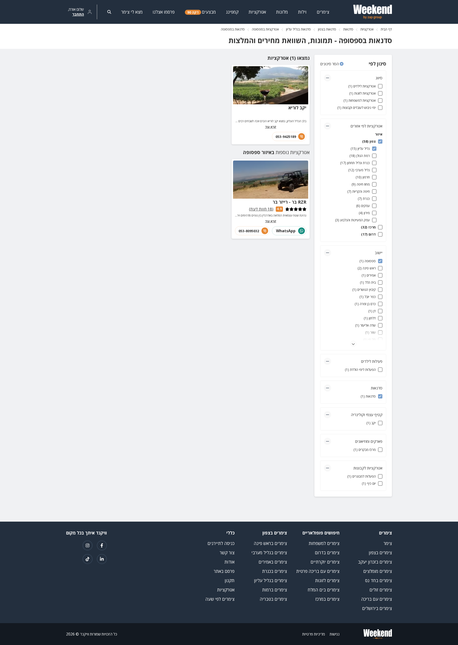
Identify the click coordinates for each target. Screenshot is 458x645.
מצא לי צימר (132, 12)
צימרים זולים (381, 590)
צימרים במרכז (327, 599)
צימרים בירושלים (377, 608)
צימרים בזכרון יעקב (375, 562)
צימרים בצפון (380, 552)
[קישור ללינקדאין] (102, 559)
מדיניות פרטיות (313, 634)
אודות (229, 562)
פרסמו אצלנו (164, 12)
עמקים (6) (363, 205)
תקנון (229, 580)
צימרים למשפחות (324, 543)
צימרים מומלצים (377, 571)
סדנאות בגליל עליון (298, 29)
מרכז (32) (368, 227)
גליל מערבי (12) (359, 170)
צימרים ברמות (274, 590)
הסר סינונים (330, 63)
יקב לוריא (297, 108)
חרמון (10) (363, 177)
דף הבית (386, 29)
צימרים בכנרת (274, 571)
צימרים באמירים (273, 562)
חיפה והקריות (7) (358, 191)
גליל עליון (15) (360, 148)
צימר (388, 543)
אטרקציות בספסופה (265, 29)
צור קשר (227, 552)
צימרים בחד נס (378, 580)
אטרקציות (367, 29)
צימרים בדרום (327, 552)
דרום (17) (368, 234)
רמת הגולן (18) (359, 155)
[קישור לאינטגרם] (88, 545)
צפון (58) (369, 141)
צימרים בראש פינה (270, 543)
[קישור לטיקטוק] (88, 559)
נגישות (334, 634)
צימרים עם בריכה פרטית (317, 571)
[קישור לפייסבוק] (102, 545)
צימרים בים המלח (323, 590)
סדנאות (348, 29)
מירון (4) (364, 213)
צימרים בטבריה (273, 599)
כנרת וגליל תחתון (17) (355, 163)
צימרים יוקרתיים (325, 562)
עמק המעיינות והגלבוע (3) (352, 220)
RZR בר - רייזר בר (289, 202)
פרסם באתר (224, 571)
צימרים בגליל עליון (270, 580)
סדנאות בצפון (327, 29)
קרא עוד (270, 127)
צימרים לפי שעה (219, 599)
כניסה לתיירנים (221, 543)
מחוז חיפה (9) (361, 184)
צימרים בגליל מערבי (269, 552)
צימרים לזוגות (327, 580)
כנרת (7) (364, 198)
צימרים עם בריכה (376, 599)
